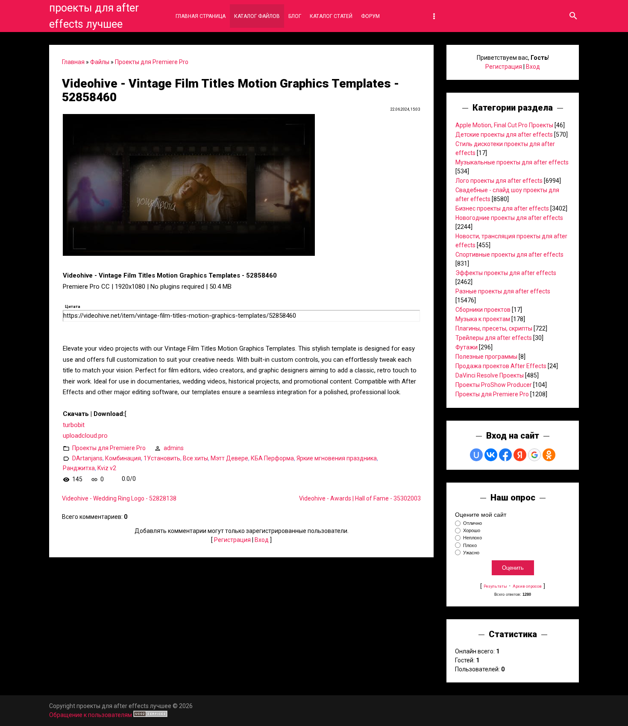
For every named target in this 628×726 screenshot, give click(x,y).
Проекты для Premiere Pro (151, 62)
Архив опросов (527, 586)
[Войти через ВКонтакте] (490, 454)
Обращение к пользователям (90, 714)
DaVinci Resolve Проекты (489, 375)
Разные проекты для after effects (502, 291)
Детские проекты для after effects (504, 134)
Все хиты (195, 457)
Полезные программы (486, 356)
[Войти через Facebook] (505, 454)
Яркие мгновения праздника (336, 457)
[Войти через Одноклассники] (549, 454)
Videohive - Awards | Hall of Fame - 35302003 (360, 498)
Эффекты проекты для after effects (505, 272)
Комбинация (123, 457)
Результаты (495, 586)
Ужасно (471, 552)
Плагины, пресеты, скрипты (493, 328)
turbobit (74, 425)
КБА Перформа (272, 457)
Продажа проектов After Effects (500, 366)
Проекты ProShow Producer (493, 384)
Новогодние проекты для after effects (509, 217)
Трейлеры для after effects (493, 337)
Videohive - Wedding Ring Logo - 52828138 (119, 498)
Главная (73, 62)
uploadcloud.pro (85, 435)
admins (174, 447)
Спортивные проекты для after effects (509, 254)
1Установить (162, 457)
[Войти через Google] (534, 454)
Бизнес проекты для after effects (502, 208)
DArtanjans (87, 457)
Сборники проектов (483, 309)
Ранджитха (79, 468)
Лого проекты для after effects (499, 180)
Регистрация (232, 539)
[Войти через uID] (476, 454)
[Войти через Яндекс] (520, 454)
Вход (262, 539)
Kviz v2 (106, 468)
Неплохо (472, 538)
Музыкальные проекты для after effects (512, 162)
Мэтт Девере (229, 457)
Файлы (99, 62)
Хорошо (471, 530)
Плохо (470, 545)
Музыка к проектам (482, 319)
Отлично (472, 523)
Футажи (466, 347)
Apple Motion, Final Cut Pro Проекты (504, 125)
